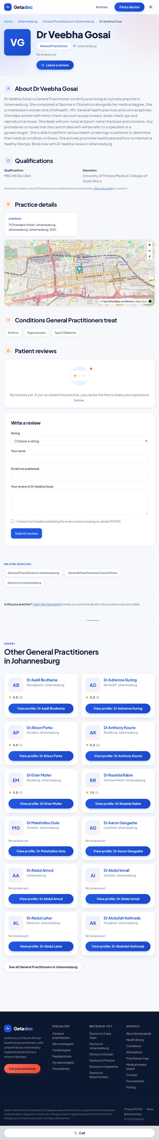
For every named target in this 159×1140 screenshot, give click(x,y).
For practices (135, 1081)
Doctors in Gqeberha (103, 1066)
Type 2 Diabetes (65, 332)
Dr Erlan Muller (39, 775)
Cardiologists (61, 1050)
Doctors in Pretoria (101, 1060)
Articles (102, 7)
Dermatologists (62, 1044)
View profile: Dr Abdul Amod (41, 899)
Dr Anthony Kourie (120, 727)
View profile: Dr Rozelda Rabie (118, 803)
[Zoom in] (150, 245)
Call (82, 1133)
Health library (135, 1039)
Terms (150, 1109)
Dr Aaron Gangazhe (120, 822)
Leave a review (57, 65)
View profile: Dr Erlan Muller (41, 803)
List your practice (22, 1068)
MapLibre (141, 301)
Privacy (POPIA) (133, 1109)
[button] (79, 270)
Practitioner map (137, 1058)
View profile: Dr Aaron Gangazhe (118, 851)
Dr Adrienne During (120, 679)
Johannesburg (27, 21)
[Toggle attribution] (150, 301)
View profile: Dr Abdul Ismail (118, 899)
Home (8, 21)
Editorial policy (133, 1114)
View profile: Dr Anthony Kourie (118, 756)
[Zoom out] (150, 251)
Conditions (133, 1046)
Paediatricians (61, 1056)
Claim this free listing (47, 604)
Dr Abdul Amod (40, 870)
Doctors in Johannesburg (24, 582)
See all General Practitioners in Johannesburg (43, 967)
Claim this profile (103, 188)
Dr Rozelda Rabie (118, 775)
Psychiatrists (61, 1068)
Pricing (131, 1087)
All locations (134, 1052)
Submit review (26, 533)
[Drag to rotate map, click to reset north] (150, 257)
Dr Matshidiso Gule (43, 822)
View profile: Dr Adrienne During (118, 708)
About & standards (138, 1033)
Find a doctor (129, 7)
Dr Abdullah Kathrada (122, 918)
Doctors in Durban (101, 1054)
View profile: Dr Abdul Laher (41, 946)
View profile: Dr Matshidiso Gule (41, 851)
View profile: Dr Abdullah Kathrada (118, 946)
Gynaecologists (63, 1062)
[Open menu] (151, 7)
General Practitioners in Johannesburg (68, 21)
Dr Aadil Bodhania (42, 679)
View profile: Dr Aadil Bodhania (41, 708)
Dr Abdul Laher (39, 918)
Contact (131, 1075)
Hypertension (36, 332)
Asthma (13, 332)
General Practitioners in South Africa (92, 573)
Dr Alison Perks (40, 727)
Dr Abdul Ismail (117, 870)
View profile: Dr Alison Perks (41, 756)
